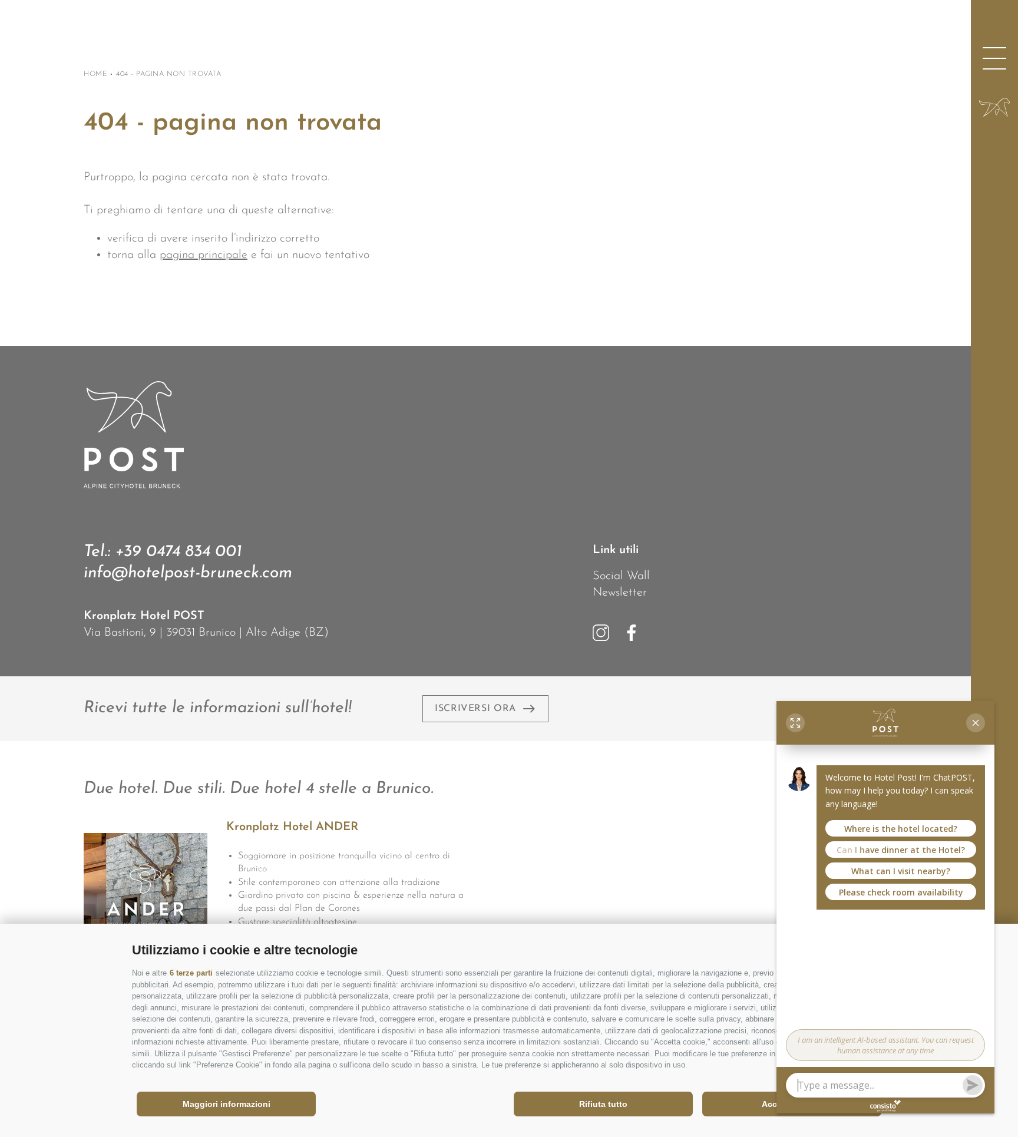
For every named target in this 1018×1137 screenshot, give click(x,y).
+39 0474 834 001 (178, 552)
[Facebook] (631, 632)
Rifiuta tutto (603, 1104)
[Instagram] (601, 632)
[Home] (994, 107)
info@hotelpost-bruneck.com (188, 573)
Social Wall (621, 576)
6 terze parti (191, 973)
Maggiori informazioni (226, 1104)
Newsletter (620, 593)
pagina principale (203, 255)
